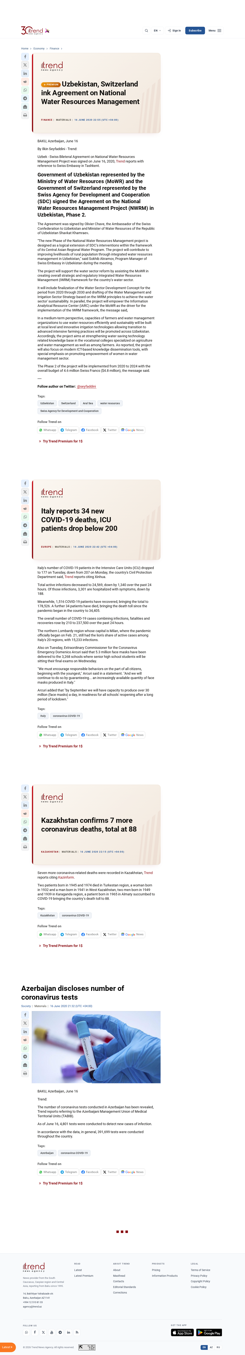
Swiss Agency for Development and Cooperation (69, 410)
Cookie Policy (199, 1287)
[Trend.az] (35, 30)
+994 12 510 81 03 (33, 1302)
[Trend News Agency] (33, 1267)
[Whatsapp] (26, 1332)
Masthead (119, 1275)
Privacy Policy (199, 1275)
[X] (43, 1332)
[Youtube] (51, 1332)
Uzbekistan (47, 403)
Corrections (120, 1292)
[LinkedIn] (68, 1332)
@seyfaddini (86, 386)
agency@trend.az (32, 1306)
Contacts (118, 1281)
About (116, 1270)
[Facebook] (34, 1332)
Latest (78, 1270)
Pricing (156, 1270)
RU (218, 1347)
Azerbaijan (47, 1152)
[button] (25, 56)
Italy (43, 715)
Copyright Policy (200, 1281)
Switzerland (68, 403)
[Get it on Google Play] (209, 1332)
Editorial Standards (124, 1287)
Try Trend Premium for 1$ (62, 441)
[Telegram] (60, 1332)
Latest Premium (83, 1275)
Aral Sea (88, 403)
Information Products (165, 1275)
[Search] (146, 30)
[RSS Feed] (77, 1332)
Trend (120, 161)
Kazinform (66, 877)
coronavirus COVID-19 (66, 715)
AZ (211, 1347)
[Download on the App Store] (182, 1332)
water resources (110, 403)
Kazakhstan (47, 915)
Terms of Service (200, 1270)
